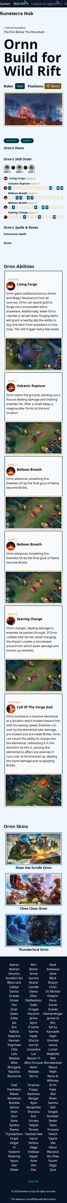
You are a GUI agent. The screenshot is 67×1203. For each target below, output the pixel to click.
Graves (53, 1009)
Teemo (14, 1129)
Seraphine (33, 1107)
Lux (33, 1054)
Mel (52, 1058)
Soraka (34, 1121)
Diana (33, 991)
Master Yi (33, 1058)
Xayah (33, 1156)
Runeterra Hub (16, 13)
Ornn (53, 1085)
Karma (33, 1031)
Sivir (33, 1116)
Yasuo (14, 1161)
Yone (33, 1161)
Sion (14, 1116)
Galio (33, 1005)
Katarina (14, 1036)
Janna (33, 1018)
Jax (14, 1023)
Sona (14, 1121)
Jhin (52, 1023)
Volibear (33, 1152)
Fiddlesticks (33, 1000)
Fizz (14, 1005)
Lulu (14, 1054)
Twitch (53, 1134)
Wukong (14, 1156)
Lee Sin (34, 1045)
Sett (53, 1107)
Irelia (14, 1018)
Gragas (33, 1009)
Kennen (14, 1040)
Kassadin (53, 1031)
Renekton (14, 1098)
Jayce (33, 1023)
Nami (33, 1067)
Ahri (33, 965)
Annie (34, 974)
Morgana (14, 1067)
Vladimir (14, 1152)
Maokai (14, 1058)
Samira (53, 1103)
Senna (14, 1107)
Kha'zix (34, 1040)
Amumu (14, 974)
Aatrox (14, 965)
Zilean (14, 1170)
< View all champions (14, 27)
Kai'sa (53, 1027)
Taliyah (33, 1125)
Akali (53, 965)
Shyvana (33, 1112)
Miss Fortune (33, 1063)
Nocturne (14, 1076)
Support (11, 140)
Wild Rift (19, 4)
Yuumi (52, 1161)
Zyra (53, 1170)
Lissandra (33, 1049)
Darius (14, 991)
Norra (33, 1076)
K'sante (33, 1027)
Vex (52, 1143)
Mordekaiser (53, 1063)
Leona (53, 1045)
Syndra (14, 1125)
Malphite (53, 1054)
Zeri (33, 1165)
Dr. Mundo (53, 991)
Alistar (33, 969)
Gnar (14, 1009)
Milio (14, 1063)
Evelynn (52, 996)
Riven (53, 1098)
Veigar (14, 1143)
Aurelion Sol (14, 978)
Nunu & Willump (53, 1078)
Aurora (34, 978)
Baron (27, 140)
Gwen (14, 1014)
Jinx (14, 1027)
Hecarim (33, 1014)
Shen (14, 1112)
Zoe (33, 1170)
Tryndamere (14, 1134)
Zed (14, 1165)
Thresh (34, 1129)
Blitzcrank (14, 982)
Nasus (53, 1067)
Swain (53, 1121)
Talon (53, 1125)
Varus (33, 1138)
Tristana (53, 1129)
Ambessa (53, 969)
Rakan (14, 1094)
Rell (52, 1094)
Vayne (53, 1138)
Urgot (14, 1138)
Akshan (14, 969)
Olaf (14, 1085)
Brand (33, 982)
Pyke (53, 1089)
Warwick (53, 1152)
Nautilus (14, 1072)
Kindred (52, 1040)
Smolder (53, 1116)
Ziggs (53, 1165)
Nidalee (33, 1072)
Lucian (53, 1049)
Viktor (53, 1147)
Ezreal (14, 1000)
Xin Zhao (53, 1156)
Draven (14, 996)
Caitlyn (14, 987)
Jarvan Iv (53, 1018)
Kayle (33, 1036)
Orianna (33, 1085)
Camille (33, 987)
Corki (53, 987)
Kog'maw (14, 1045)
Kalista (14, 1031)
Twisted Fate (33, 1134)
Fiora (52, 1000)
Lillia (14, 1049)
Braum (53, 982)
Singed (53, 1112)
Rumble (14, 1103)
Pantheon (14, 1089)
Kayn (53, 1036)
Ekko (33, 996)
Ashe (53, 974)
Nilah (53, 1072)
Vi (14, 1147)
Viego (34, 1147)
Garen (53, 1005)
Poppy (33, 1089)
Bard (53, 978)
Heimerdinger (53, 1014)
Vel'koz (33, 1143)
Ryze (33, 1103)
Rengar (33, 1098)
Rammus (33, 1094)
